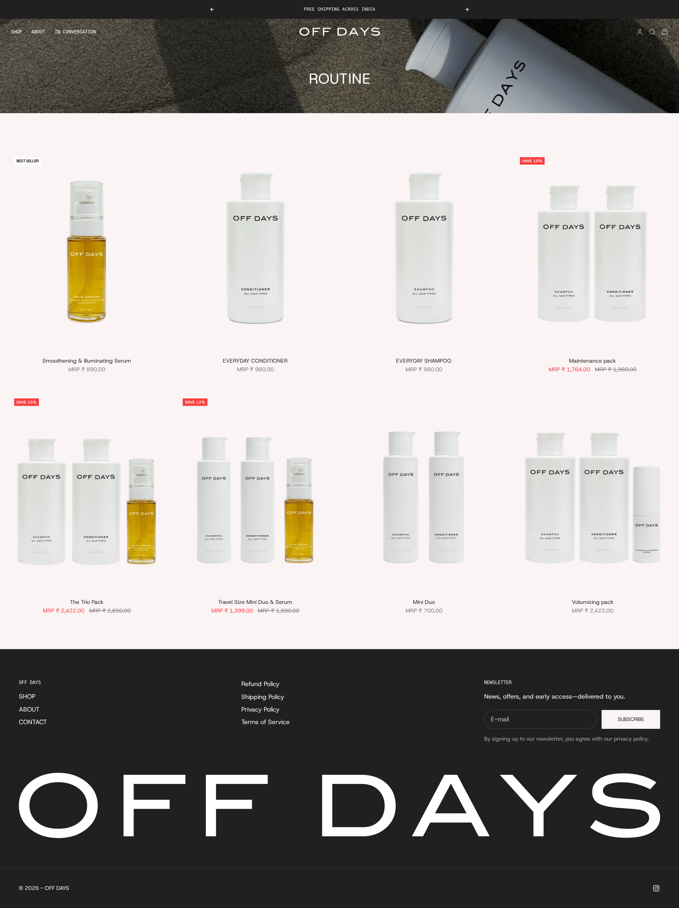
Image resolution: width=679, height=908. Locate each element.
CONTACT (33, 722)
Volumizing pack (592, 602)
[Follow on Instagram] (656, 888)
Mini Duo (424, 602)
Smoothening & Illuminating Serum (86, 361)
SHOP (16, 32)
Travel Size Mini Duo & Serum (255, 602)
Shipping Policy (262, 697)
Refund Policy (260, 684)
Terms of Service (265, 722)
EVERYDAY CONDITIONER (255, 361)
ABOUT (38, 32)
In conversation (75, 32)
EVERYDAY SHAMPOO (423, 361)
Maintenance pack (592, 361)
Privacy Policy (260, 709)
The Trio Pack (86, 602)
